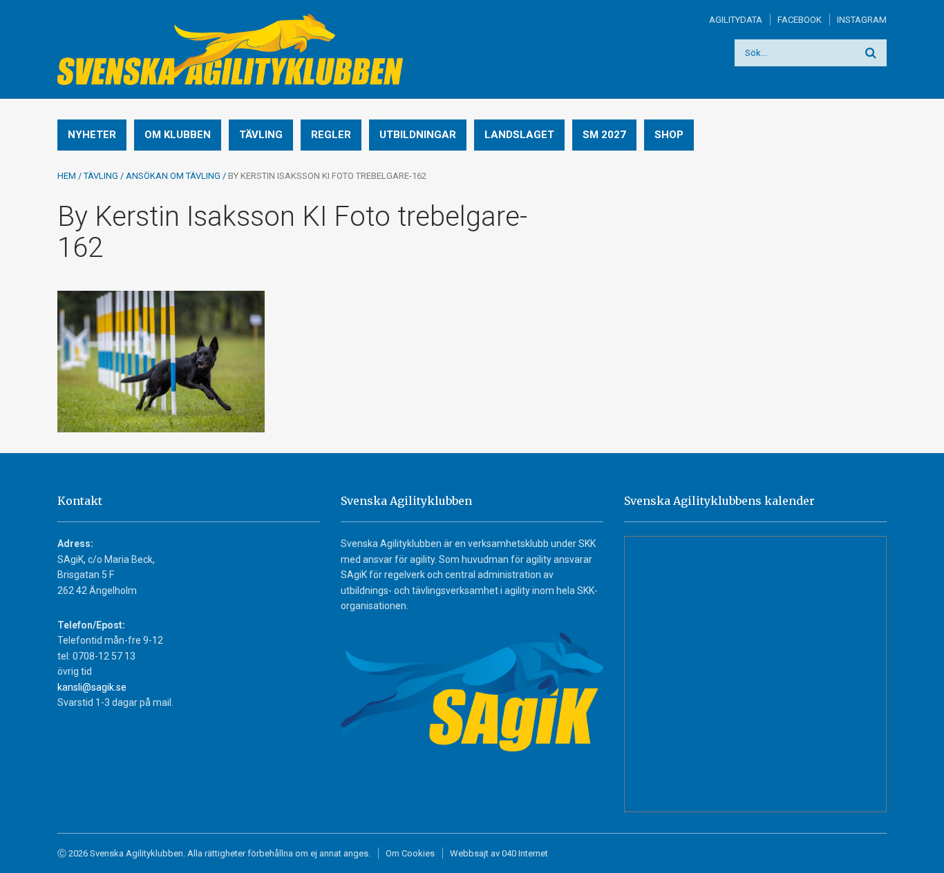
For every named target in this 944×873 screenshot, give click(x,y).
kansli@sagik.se (91, 687)
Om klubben (177, 134)
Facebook (799, 20)
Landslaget (519, 134)
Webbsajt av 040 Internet (499, 853)
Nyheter (92, 134)
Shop (668, 134)
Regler (331, 134)
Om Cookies (410, 853)
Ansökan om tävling (173, 176)
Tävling (261, 134)
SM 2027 (604, 134)
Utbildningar (417, 134)
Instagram (862, 20)
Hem (66, 176)
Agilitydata (735, 20)
